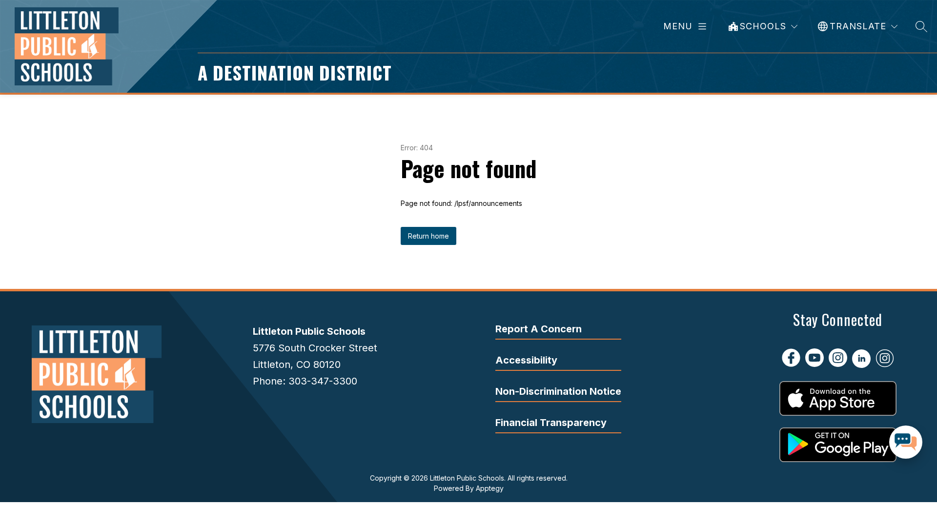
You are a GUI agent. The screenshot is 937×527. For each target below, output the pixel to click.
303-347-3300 (322, 381)
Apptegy (490, 488)
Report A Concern (538, 329)
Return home (428, 236)
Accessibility (526, 360)
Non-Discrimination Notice (558, 391)
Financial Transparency (551, 422)
